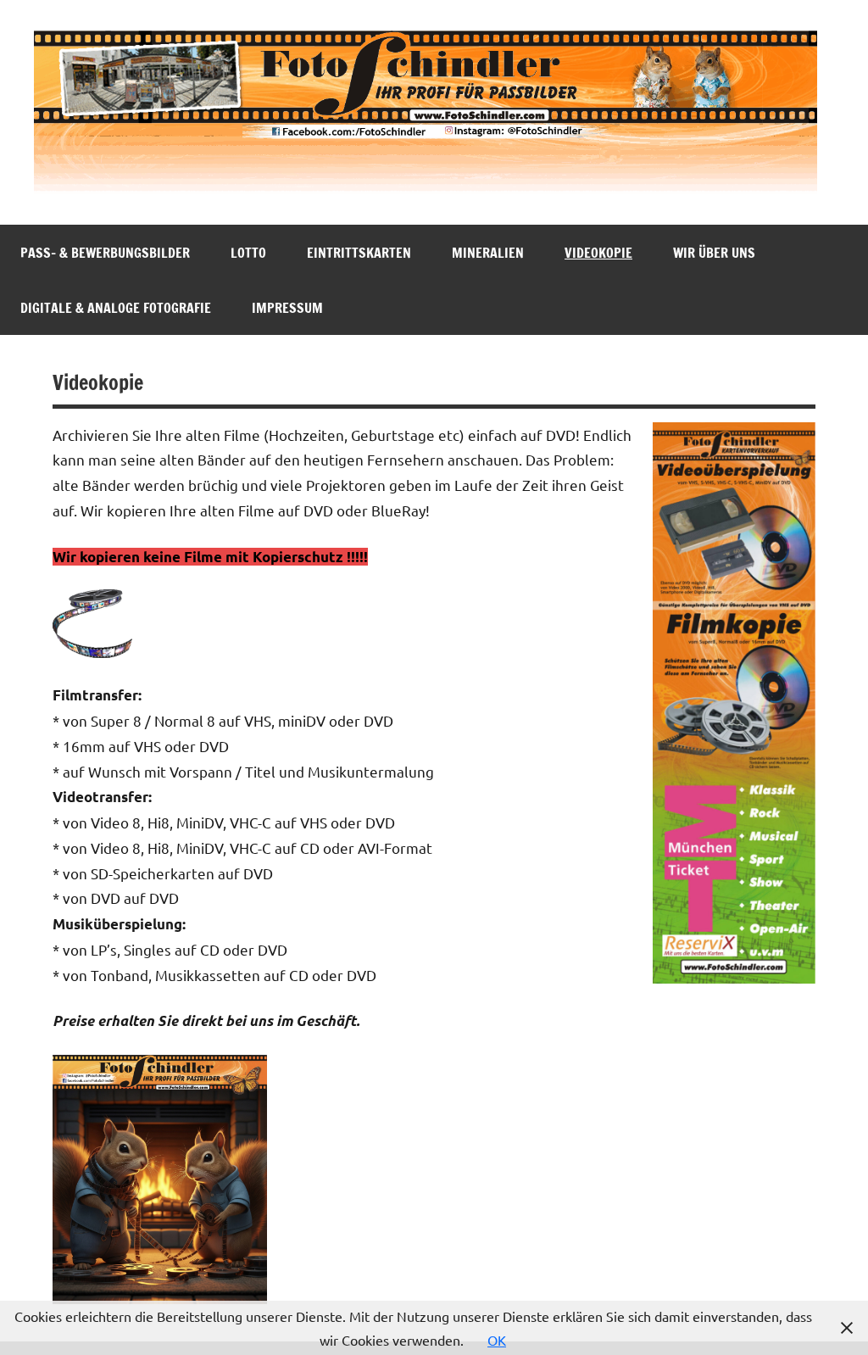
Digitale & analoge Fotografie (115, 307)
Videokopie (598, 252)
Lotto (248, 252)
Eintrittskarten (359, 252)
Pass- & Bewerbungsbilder (105, 252)
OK (496, 1339)
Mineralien (488, 252)
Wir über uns (714, 252)
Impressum (287, 307)
